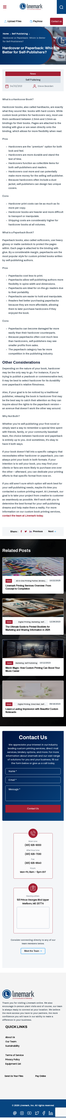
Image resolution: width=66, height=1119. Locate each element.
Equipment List (13, 1063)
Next (50, 531)
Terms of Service (14, 1055)
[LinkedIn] (51, 1112)
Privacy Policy (12, 1059)
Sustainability (12, 1045)
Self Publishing (20, 34)
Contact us (56, 21)
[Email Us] (15, 1112)
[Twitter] (26, 531)
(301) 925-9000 (33, 845)
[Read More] (33, 566)
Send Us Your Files (14, 1076)
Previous (38, 531)
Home (6, 34)
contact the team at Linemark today (22, 516)
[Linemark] (31, 6)
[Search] (61, 7)
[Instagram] (22, 1112)
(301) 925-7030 (33, 854)
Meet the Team (31, 951)
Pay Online (40, 1076)
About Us (10, 1037)
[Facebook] (21, 531)
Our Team (10, 1041)
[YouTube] (29, 1112)
